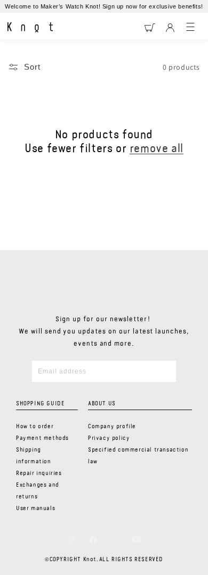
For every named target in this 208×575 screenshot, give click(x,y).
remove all (156, 149)
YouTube (136, 539)
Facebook (93, 540)
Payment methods (42, 438)
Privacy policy (109, 438)
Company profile (112, 426)
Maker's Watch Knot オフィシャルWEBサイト (30, 27)
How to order (34, 426)
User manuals (35, 508)
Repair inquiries (39, 473)
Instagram (71, 540)
